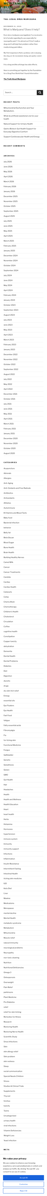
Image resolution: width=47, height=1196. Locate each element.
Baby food (8, 518)
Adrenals (7, 473)
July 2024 (8, 275)
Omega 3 (7, 972)
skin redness (9, 1061)
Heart (6, 809)
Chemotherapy (10, 607)
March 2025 (9, 241)
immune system (10, 839)
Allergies (7, 478)
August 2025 (9, 216)
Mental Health (10, 918)
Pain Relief (8, 987)
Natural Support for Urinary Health (18, 124)
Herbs (6, 819)
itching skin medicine (13, 878)
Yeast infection (10, 1140)
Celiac (6, 597)
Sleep (6, 1066)
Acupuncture (9, 468)
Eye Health (8, 710)
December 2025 (11, 196)
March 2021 (9, 424)
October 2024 (10, 265)
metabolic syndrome (12, 923)
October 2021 (9, 399)
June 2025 (8, 226)
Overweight (9, 982)
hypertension (9, 834)
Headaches (8, 789)
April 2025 (8, 236)
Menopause (9, 908)
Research (8, 1022)
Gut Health (8, 780)
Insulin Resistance (11, 864)
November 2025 (11, 201)
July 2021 (7, 404)
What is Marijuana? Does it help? (21, 29)
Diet (5, 671)
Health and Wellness (12, 799)
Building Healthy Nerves (14, 557)
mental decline (10, 913)
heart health (9, 814)
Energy (7, 696)
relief (6, 1007)
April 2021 (8, 419)
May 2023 (8, 330)
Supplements (9, 1091)
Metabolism (9, 928)
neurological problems (13, 948)
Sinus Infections (10, 1042)
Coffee (7, 626)
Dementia (8, 651)
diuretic (7, 681)
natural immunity (11, 943)
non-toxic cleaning (11, 958)
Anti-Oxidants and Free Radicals (17, 488)
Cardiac (7, 582)
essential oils (9, 701)
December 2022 (10, 354)
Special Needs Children (14, 1076)
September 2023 (11, 310)
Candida (7, 577)
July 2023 (8, 320)
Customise (23, 1184)
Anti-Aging (8, 483)
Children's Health (11, 612)
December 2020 (11, 438)
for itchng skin (10, 740)
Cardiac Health (10, 587)
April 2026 (8, 176)
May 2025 (8, 231)
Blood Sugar (9, 542)
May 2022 (8, 384)
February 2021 (10, 429)
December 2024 (11, 256)
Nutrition (7, 963)
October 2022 (9, 364)
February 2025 (10, 246)
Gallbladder (8, 755)
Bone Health (9, 547)
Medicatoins (9, 903)
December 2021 (10, 394)
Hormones (8, 829)
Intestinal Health (11, 874)
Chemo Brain (9, 602)
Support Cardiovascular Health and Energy (22, 137)
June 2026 (8, 167)
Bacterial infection (11, 523)
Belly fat (7, 533)
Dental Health (9, 656)
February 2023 (10, 344)
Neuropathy (9, 953)
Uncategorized (10, 1116)
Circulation (8, 621)
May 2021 (8, 414)
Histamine (8, 824)
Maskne (7, 898)
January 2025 (9, 251)
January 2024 (9, 300)
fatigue (7, 720)
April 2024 (8, 290)
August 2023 (9, 315)
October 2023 (10, 305)
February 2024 (10, 295)
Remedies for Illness (12, 1017)
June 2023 (8, 325)
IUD (5, 883)
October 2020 (10, 448)
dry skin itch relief (11, 691)
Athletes (7, 503)
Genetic (7, 760)
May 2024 (8, 285)
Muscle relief (9, 938)
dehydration (9, 646)
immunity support (11, 849)
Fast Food (8, 715)
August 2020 (9, 453)
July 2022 (8, 379)
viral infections (10, 1126)
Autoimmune (9, 508)
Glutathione (9, 765)
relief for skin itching (12, 1012)
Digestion (8, 676)
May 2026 (8, 172)
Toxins (6, 1111)
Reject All (23, 1191)
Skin (5, 1047)
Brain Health (9, 552)
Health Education (11, 804)
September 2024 (11, 270)
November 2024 (11, 260)
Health (6, 794)
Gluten (6, 770)
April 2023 (8, 335)
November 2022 (10, 359)
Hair (5, 785)
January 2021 (9, 433)
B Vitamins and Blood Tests (15, 513)
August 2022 (9, 374)
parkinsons (8, 992)
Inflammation (9, 859)
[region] (23, 1175)
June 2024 (8, 280)
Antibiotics (8, 493)
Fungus (7, 750)
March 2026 (9, 181)
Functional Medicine (12, 745)
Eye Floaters (9, 705)
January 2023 (9, 349)
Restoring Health (11, 1027)
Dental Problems (11, 661)
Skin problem (9, 1056)
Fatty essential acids (12, 725)
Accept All (23, 1178)
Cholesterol (9, 617)
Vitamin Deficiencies (12, 1131)
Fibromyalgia (9, 730)
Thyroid (7, 1096)
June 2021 (8, 409)
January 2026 (9, 191)
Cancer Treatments (12, 572)
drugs (6, 686)
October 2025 (10, 206)
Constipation (9, 636)
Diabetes (7, 666)
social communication (13, 1071)
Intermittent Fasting (12, 869)
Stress (6, 1081)
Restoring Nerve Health (14, 1032)
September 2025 (11, 211)
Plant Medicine (10, 997)
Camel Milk (8, 562)
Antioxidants (9, 498)
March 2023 (9, 340)
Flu (5, 735)
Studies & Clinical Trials (14, 1086)
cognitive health (10, 631)
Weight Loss (9, 1135)
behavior (7, 528)
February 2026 (10, 186)
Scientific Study (10, 1037)
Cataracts (8, 592)
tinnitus (7, 1101)
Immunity (8, 844)
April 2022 (8, 389)
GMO (6, 775)
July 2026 (8, 162)
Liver (6, 893)
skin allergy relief (11, 1051)
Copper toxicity (10, 641)
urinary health (9, 1121)
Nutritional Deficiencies (14, 967)
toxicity (7, 1106)
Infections (8, 854)
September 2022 (11, 369)
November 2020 (11, 443)
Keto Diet (8, 888)
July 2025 (8, 221)
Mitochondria (9, 933)
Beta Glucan (9, 537)
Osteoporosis (9, 977)
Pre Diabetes (9, 1002)
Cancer (7, 567)
